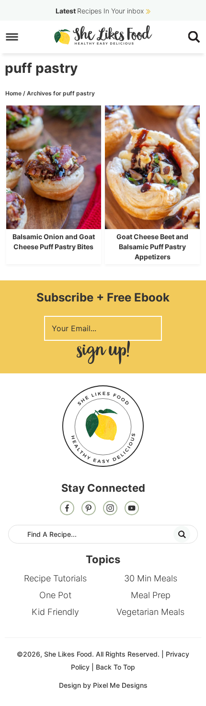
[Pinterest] (88, 509)
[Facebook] (67, 509)
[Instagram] (110, 509)
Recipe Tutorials (55, 578)
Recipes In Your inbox (100, 11)
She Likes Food (103, 35)
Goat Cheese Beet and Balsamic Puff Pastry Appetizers (152, 246)
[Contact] (132, 509)
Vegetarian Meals (150, 612)
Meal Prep (151, 595)
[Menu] (12, 37)
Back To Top (115, 667)
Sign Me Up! (103, 352)
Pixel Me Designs (120, 685)
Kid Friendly (55, 612)
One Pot (55, 595)
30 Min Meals (150, 578)
